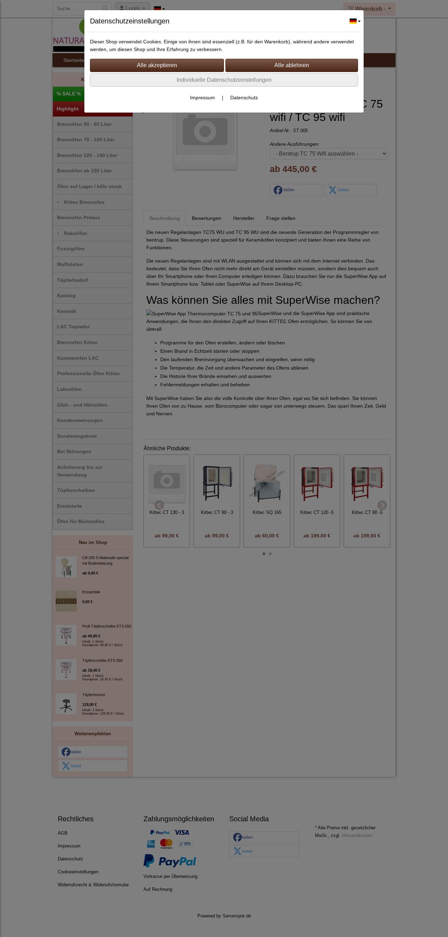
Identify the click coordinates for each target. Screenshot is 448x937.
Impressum (202, 97)
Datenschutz (244, 97)
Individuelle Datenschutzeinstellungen (224, 80)
